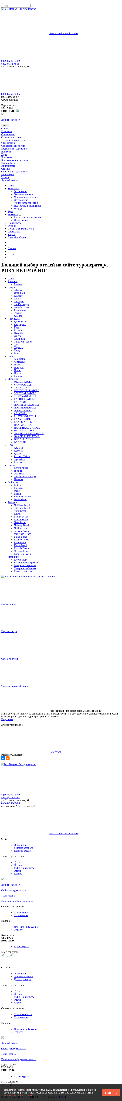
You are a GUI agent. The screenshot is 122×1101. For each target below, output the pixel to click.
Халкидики (20, 310)
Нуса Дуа (19, 333)
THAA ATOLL (22, 387)
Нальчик (18, 479)
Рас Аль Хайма (22, 456)
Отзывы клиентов (11, 137)
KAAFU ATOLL (23, 422)
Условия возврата (23, 847)
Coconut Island (21, 551)
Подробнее (7, 719)
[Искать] (32, 6)
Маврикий (13, 556)
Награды (6, 151)
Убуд (16, 344)
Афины (18, 290)
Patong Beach (21, 516)
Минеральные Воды (25, 476)
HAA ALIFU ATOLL (25, 430)
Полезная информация (26, 927)
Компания (6, 131)
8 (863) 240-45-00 (10, 60)
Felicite (17, 485)
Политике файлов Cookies (18, 1095)
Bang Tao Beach (22, 554)
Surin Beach (20, 511)
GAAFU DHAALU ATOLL (29, 433)
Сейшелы (13, 482)
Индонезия (14, 318)
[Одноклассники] (8, 758)
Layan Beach (20, 536)
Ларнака (18, 376)
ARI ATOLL (20, 413)
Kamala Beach (21, 548)
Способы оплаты (23, 912)
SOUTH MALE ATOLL (26, 390)
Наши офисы (8, 163)
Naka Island (20, 522)
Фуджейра (19, 459)
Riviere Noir (20, 559)
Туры (4, 154)
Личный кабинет (10, 180)
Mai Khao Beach (22, 533)
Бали (16, 353)
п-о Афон (19, 301)
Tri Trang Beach (22, 508)
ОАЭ (10, 445)
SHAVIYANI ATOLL (25, 396)
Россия (11, 465)
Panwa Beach (21, 519)
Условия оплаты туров (13, 140)
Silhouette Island (22, 496)
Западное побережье (25, 565)
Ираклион (19, 293)
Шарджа (18, 462)
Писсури (19, 367)
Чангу (17, 350)
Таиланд (12, 502)
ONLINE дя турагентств (14, 171)
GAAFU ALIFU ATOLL (27, 436)
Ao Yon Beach (21, 531)
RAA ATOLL (21, 402)
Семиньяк (19, 338)
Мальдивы (13, 379)
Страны (5, 168)
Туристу (18, 929)
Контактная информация (14, 160)
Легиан (18, 330)
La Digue (19, 488)
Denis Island (20, 499)
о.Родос (18, 315)
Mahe (17, 490)
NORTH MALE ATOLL (27, 404)
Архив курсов (21, 946)
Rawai (17, 513)
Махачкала (20, 473)
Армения (12, 281)
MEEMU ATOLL (23, 381)
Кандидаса (20, 324)
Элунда (18, 313)
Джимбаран (20, 321)
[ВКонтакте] (3, 758)
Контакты (6, 157)
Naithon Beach (21, 528)
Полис (17, 370)
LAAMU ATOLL (23, 419)
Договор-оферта (22, 850)
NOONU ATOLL (23, 410)
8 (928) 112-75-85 (10, 63)
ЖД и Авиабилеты (24, 868)
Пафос (17, 364)
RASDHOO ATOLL (24, 399)
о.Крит (17, 298)
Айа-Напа (19, 358)
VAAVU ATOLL (23, 384)
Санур (17, 336)
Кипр (11, 356)
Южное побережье (24, 571)
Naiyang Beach (22, 525)
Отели (4, 128)
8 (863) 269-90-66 (10, 94)
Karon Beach (20, 545)
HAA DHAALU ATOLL (27, 427)
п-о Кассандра (21, 304)
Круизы (18, 873)
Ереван (18, 284)
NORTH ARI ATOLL (25, 407)
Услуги (5, 177)
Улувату (18, 347)
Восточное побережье (26, 562)
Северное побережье (25, 568)
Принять (111, 1092)
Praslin (17, 493)
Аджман (18, 450)
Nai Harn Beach (22, 505)
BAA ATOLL (21, 442)
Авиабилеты (8, 165)
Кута (16, 327)
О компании (8, 134)
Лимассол (19, 361)
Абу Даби (19, 447)
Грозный (18, 470)
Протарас (19, 373)
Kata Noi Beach (22, 539)
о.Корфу (18, 295)
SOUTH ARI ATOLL (25, 393)
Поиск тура (7, 174)
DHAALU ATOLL (24, 439)
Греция (11, 287)
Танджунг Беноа (23, 341)
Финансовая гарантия (13, 145)
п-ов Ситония (21, 307)
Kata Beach (20, 542)
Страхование (8, 143)
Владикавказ (21, 468)
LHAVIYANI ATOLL (25, 416)
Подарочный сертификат (14, 148)
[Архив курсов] (17, 111)
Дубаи (17, 453)
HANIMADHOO (23, 424)
